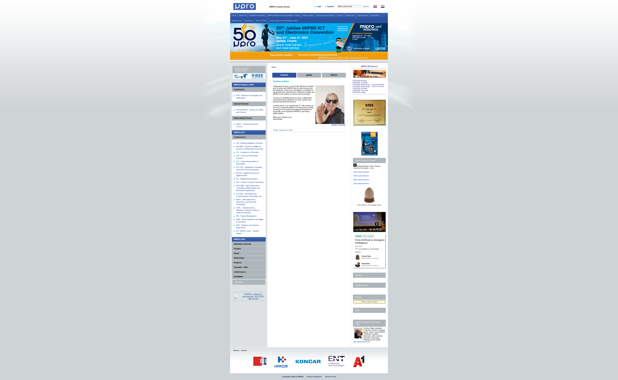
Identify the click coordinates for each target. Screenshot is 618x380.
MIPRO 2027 (239, 132)
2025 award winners (361, 176)
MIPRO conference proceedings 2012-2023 (253, 295)
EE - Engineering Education (247, 179)
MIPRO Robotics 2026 (244, 85)
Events (340, 15)
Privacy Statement (314, 377)
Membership (236, 21)
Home (234, 15)
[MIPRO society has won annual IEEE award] (369, 125)
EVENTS (284, 75)
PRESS (334, 75)
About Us (242, 15)
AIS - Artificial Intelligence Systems (249, 143)
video (372, 168)
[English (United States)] (373, 7)
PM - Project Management (246, 216)
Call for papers (308, 15)
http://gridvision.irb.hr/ (361, 342)
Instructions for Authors (326, 15)
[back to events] (338, 125)
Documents (374, 15)
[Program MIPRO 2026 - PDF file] (369, 155)
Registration (350, 15)
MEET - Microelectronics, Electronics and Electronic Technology (246, 202)
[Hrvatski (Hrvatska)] (381, 7)
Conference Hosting (257, 15)
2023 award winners (361, 183)
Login (318, 6)
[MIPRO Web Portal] (244, 9)
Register (330, 6)
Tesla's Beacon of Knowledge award (283, 21)
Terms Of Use (330, 377)
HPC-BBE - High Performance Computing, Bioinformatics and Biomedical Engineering (248, 188)
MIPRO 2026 (239, 239)
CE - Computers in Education (247, 152)
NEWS (309, 75)
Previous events (361, 285)
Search (366, 6)
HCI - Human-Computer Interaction (250, 182)
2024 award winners (361, 180)
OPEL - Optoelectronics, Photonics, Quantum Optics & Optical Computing (247, 210)
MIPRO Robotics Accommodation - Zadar (283, 15)
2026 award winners (361, 172)
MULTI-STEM (261, 21)
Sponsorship (363, 15)
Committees (248, 21)
